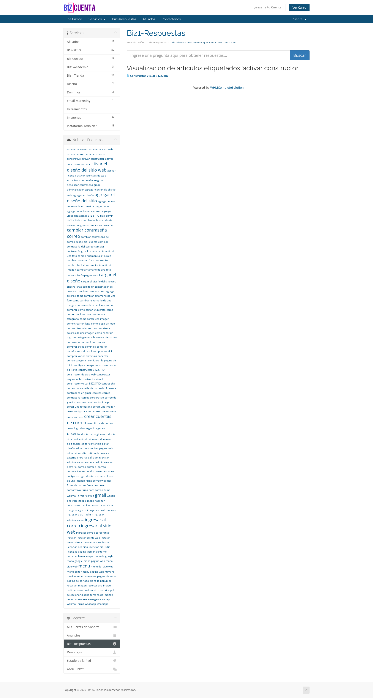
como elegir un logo (103, 323)
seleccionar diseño (78, 595)
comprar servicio (103, 351)
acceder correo (76, 154)
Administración (135, 42)
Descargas (74, 652)
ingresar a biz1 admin (80, 514)
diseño (73, 433)
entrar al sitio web (92, 471)
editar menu (83, 448)
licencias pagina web (79, 551)
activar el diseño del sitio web (87, 167)
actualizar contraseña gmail (83, 185)
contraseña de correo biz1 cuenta (96, 388)
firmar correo (86, 496)
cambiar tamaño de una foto (94, 269)
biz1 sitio (72, 220)
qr (110, 581)
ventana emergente (89, 599)
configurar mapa (84, 365)
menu (84, 566)
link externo (100, 551)
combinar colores (87, 291)
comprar (101, 342)
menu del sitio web (102, 566)
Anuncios (73, 635)
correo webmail (83, 402)
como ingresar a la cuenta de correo (95, 337)
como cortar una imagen (94, 319)
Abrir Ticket (75, 669)
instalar (71, 537)
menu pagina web (93, 572)
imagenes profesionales (101, 510)
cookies (96, 393)
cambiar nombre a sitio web (94, 256)
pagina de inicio (106, 576)
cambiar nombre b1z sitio (82, 260)
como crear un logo (78, 323)
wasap (106, 599)
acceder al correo (77, 149)
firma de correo (76, 485)
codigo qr (88, 286)
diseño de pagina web (94, 434)
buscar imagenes (77, 225)
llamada (72, 556)
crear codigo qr (76, 411)
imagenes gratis (76, 510)
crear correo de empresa (101, 411)
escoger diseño (85, 476)
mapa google (75, 561)
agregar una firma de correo (84, 211)
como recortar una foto (81, 342)
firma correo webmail (99, 480)
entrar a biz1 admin (89, 457)
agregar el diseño (83, 195)
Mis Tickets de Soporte (83, 627)
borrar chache (86, 220)
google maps (86, 501)
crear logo (73, 428)
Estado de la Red (79, 661)
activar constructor (93, 159)
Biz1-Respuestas (124, 19)
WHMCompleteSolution (227, 87)
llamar (81, 556)
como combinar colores (91, 305)
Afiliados (149, 19)
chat (79, 286)
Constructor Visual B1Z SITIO (149, 76)
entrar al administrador (99, 462)
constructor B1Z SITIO (91, 370)
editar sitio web (90, 453)
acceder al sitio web (101, 149)
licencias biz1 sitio (99, 547)
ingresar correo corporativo (92, 532)
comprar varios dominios (82, 356)
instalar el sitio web (88, 537)
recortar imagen (77, 585)
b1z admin (80, 215)
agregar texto (100, 206)
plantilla (94, 581)
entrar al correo (76, 467)
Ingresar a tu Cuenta (266, 7)
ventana (72, 599)
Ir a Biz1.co (74, 19)
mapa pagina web (94, 561)
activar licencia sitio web (91, 175)
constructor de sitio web (81, 374)
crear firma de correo (100, 423)
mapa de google (103, 556)
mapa (89, 556)
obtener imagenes (85, 576)
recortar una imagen (99, 585)
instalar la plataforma (96, 542)
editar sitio (73, 453)
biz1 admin (106, 215)
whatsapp (102, 604)
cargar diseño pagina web (82, 275)
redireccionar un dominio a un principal (90, 590)
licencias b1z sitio (77, 547)
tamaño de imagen (101, 595)
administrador (75, 189)
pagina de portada (78, 581)
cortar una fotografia (79, 406)
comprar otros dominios (81, 346)
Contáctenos (171, 19)
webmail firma (75, 604)
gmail (100, 495)
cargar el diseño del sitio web (98, 281)
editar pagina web (102, 448)
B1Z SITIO (93, 215)
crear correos (75, 417)
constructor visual (92, 379)
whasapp (90, 604)
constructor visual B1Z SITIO (84, 383)
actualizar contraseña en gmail (85, 180)
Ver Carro (299, 7)
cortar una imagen (104, 406)
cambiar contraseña (101, 225)
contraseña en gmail (79, 393)
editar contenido (91, 444)
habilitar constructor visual (98, 505)
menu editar (74, 572)
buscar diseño (104, 220)
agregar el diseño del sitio (91, 198)
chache (71, 286)
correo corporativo (92, 397)
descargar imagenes (92, 428)
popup (104, 581)
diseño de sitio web (87, 439)
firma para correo (92, 490)
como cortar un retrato (92, 310)
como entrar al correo (80, 328)
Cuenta (298, 19)
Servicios (96, 19)
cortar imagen (102, 402)
